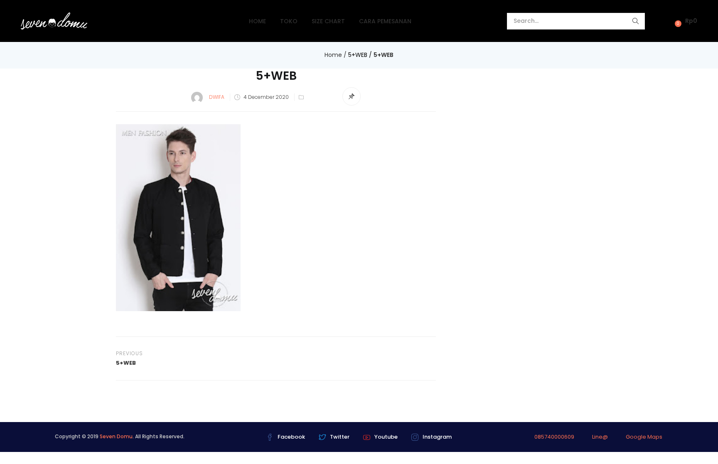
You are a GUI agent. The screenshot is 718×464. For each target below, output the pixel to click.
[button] (684, 21)
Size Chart (328, 21)
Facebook (291, 437)
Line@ (600, 437)
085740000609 (554, 437)
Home (257, 21)
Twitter (339, 437)
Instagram (437, 437)
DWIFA (216, 97)
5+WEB (357, 55)
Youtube (386, 437)
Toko (289, 21)
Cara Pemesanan (385, 21)
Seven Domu (116, 436)
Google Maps (644, 437)
